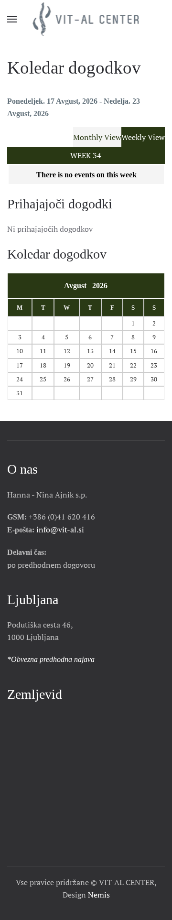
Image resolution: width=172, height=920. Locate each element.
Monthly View (97, 137)
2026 (100, 285)
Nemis (99, 894)
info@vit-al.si (60, 529)
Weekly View (143, 137)
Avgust (78, 285)
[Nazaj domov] (86, 19)
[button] (12, 19)
